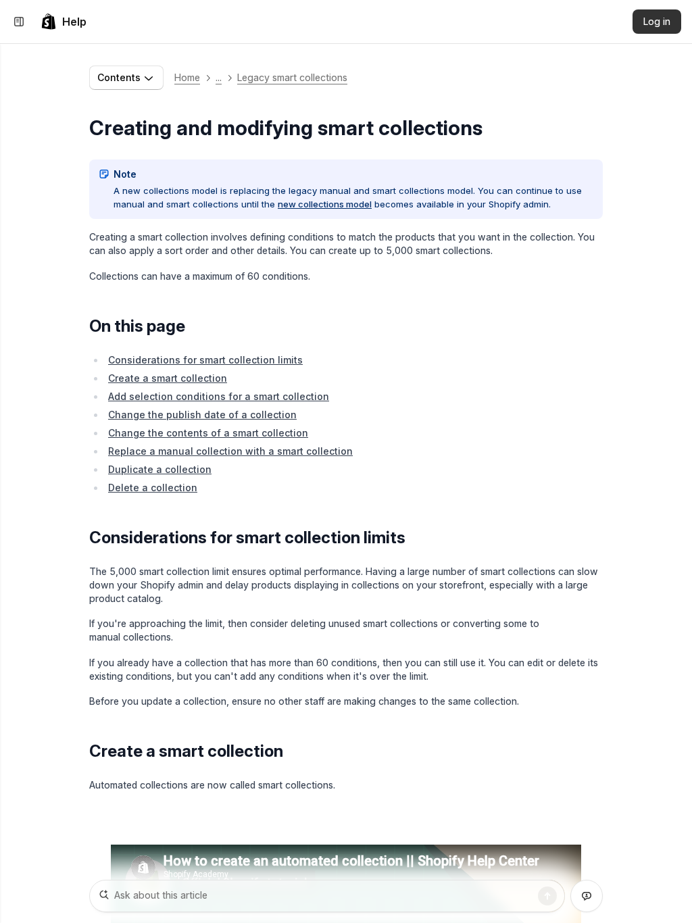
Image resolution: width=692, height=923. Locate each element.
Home (187, 77)
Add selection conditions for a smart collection (218, 396)
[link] (63, 22)
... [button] (219, 77)
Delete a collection (152, 487)
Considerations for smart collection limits (205, 360)
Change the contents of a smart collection (208, 433)
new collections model (325, 204)
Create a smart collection (167, 378)
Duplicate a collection (160, 469)
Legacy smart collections (292, 77)
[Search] (547, 896)
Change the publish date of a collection (202, 414)
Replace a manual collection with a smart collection (230, 451)
